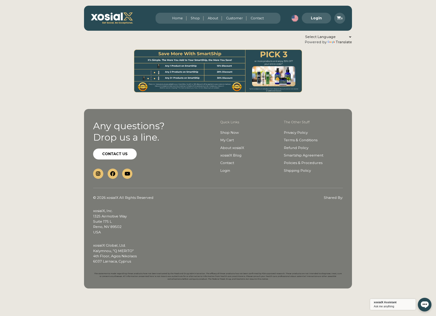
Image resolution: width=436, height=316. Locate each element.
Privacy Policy (296, 132)
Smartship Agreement (303, 155)
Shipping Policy (297, 170)
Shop (195, 18)
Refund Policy (296, 148)
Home (177, 18)
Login (316, 18)
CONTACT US (115, 154)
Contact (257, 18)
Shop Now (229, 132)
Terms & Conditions (300, 140)
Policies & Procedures (303, 163)
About (213, 18)
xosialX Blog (231, 155)
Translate (344, 42)
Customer (234, 18)
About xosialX (232, 148)
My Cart (227, 140)
